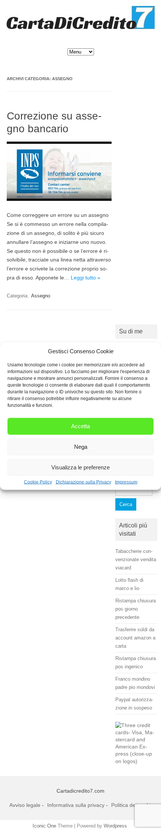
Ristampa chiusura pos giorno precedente (135, 609)
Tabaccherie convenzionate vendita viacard (135, 559)
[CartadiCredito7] (80, 27)
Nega (80, 447)
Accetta (80, 426)
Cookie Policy (38, 481)
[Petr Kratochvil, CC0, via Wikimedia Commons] (136, 761)
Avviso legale (24, 805)
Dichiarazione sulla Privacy (83, 481)
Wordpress (115, 826)
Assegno (40, 296)
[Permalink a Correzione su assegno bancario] (59, 199)
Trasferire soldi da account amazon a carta (135, 638)
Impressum (126, 481)
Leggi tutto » (85, 278)
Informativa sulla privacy (75, 805)
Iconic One (44, 826)
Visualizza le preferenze (80, 467)
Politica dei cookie (132, 805)
